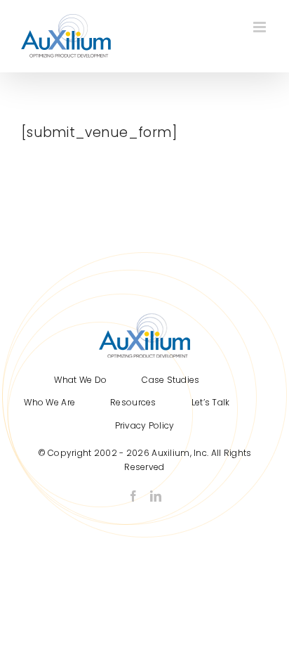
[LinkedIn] (155, 496)
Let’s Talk (210, 402)
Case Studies (170, 380)
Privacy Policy (145, 425)
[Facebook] (133, 496)
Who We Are (49, 402)
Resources (133, 402)
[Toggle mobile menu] (260, 27)
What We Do (80, 380)
